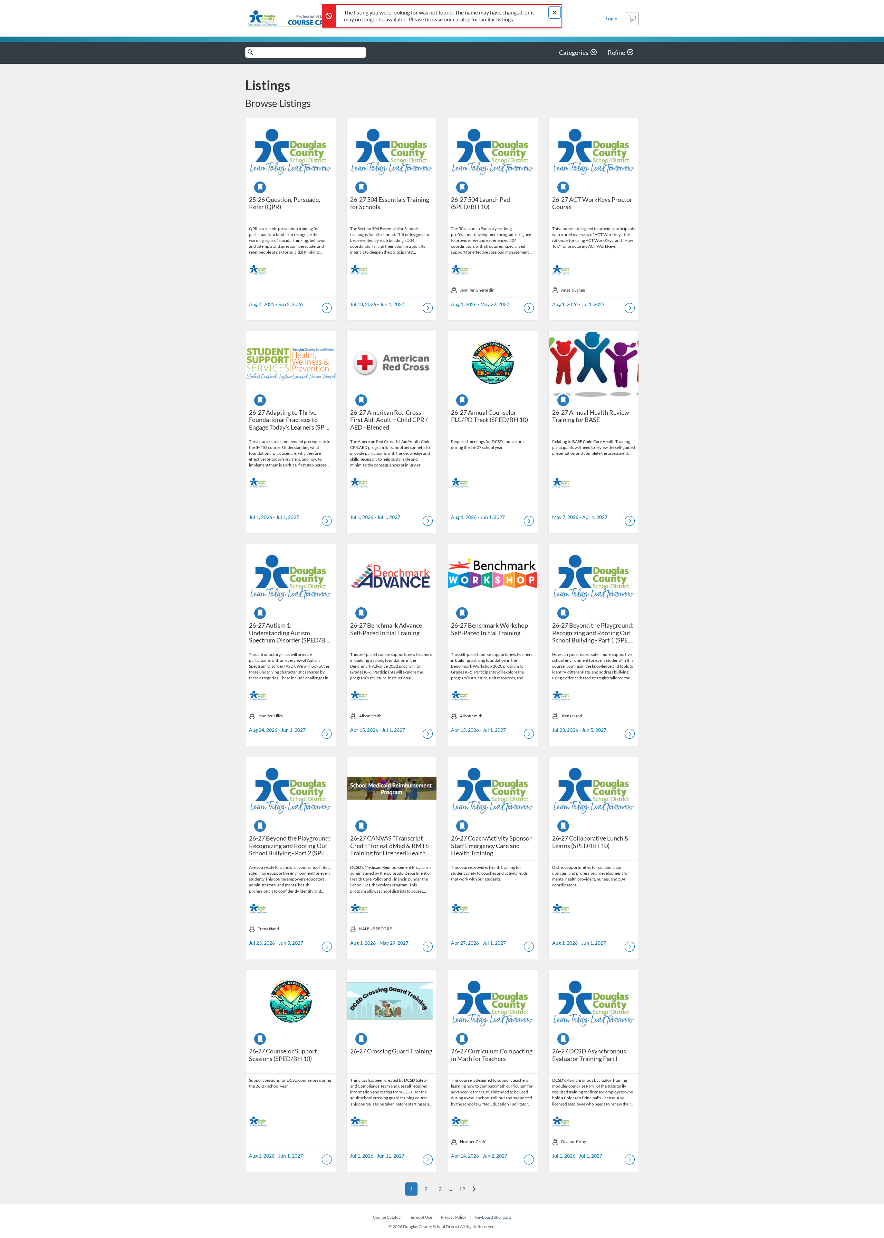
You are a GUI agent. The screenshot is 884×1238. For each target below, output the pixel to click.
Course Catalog (387, 1217)
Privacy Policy (453, 1217)
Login (611, 18)
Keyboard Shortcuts (493, 1217)
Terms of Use (420, 1217)
